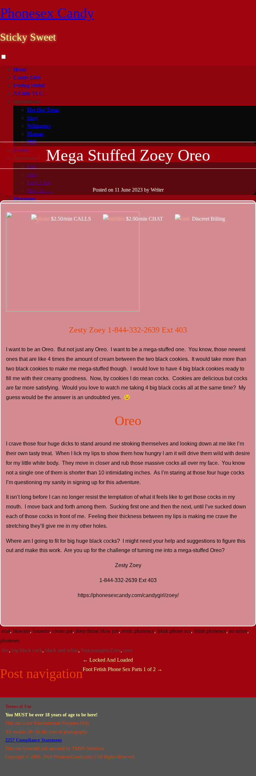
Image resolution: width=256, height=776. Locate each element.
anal (5, 631)
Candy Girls (27, 77)
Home (20, 69)
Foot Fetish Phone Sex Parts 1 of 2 (122, 669)
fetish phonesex (210, 631)
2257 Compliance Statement (33, 740)
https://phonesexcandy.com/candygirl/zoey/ (128, 595)
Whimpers (39, 126)
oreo (128, 650)
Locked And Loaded (108, 660)
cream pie (62, 631)
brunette (41, 631)
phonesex (10, 640)
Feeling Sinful (28, 85)
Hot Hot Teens (43, 110)
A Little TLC (28, 93)
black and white (61, 650)
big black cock (27, 650)
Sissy (32, 118)
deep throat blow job (97, 631)
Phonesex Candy (47, 13)
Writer (157, 190)
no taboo (238, 631)
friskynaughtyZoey (101, 650)
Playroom (24, 199)
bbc (5, 650)
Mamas (35, 134)
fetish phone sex (174, 631)
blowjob (21, 631)
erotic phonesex (137, 631)
